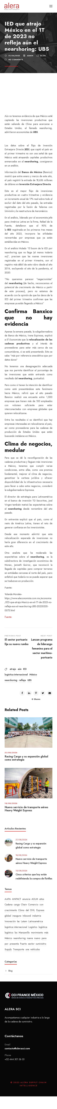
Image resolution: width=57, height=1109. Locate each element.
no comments (15, 59)
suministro (41, 943)
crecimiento (11, 910)
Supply (8, 949)
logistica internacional (16, 674)
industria (36, 915)
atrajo (13, 669)
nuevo (37, 938)
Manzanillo (24, 932)
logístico (9, 932)
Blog (43, 56)
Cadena (8, 904)
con (41, 904)
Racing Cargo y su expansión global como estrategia (26, 758)
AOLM (35, 899)
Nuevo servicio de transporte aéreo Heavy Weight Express (26, 808)
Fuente (8, 617)
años (41, 899)
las (18, 921)
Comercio (33, 904)
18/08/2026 (11, 803)
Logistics (32, 927)
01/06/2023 (14, 56)
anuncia (26, 899)
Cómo (21, 910)
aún (19, 669)
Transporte (18, 949)
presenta (14, 943)
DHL (32, 910)
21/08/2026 (11, 752)
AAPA (8, 899)
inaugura (16, 915)
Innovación (10, 921)
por (6, 943)
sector (31, 943)
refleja (22, 680)
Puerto (23, 943)
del (27, 910)
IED (25, 669)
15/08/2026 (21, 870)
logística (43, 927)
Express (40, 910)
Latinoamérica (35, 921)
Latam (24, 921)
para (44, 938)
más (46, 932)
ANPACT (16, 899)
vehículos (35, 949)
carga (17, 904)
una (27, 949)
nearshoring (11, 680)
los (16, 932)
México (33, 674)
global (8, 915)
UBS (29, 680)
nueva (30, 938)
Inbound (27, 915)
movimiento (37, 932)
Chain (24, 904)
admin (30, 56)
